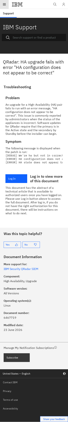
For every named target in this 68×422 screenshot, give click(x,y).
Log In (12, 178)
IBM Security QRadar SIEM (21, 269)
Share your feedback (54, 419)
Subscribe (12, 357)
